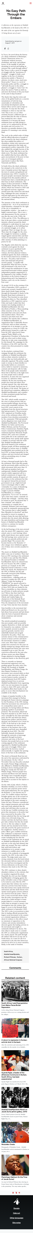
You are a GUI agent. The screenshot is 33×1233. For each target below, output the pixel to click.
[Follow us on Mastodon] (19, 1193)
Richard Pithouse (10, 957)
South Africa (8, 951)
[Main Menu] (30, 3)
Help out (16, 1213)
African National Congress (13, 960)
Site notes (16, 1223)
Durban (19, 957)
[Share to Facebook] (5, 48)
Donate (16, 1208)
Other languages (16, 1218)
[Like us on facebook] (13, 1193)
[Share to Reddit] (8, 48)
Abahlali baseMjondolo (11, 954)
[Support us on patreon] (16, 1193)
